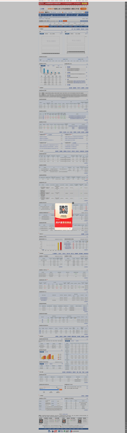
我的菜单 (79, 0)
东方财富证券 (56, 0)
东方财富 (48, 0)
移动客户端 (44, 0)
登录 (76, 0)
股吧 (70, 0)
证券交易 (83, 0)
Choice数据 (67, 0)
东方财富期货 (61, 0)
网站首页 (40, 0)
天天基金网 (52, 0)
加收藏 (42, 0)
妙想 (64, 0)
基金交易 (86, 0)
